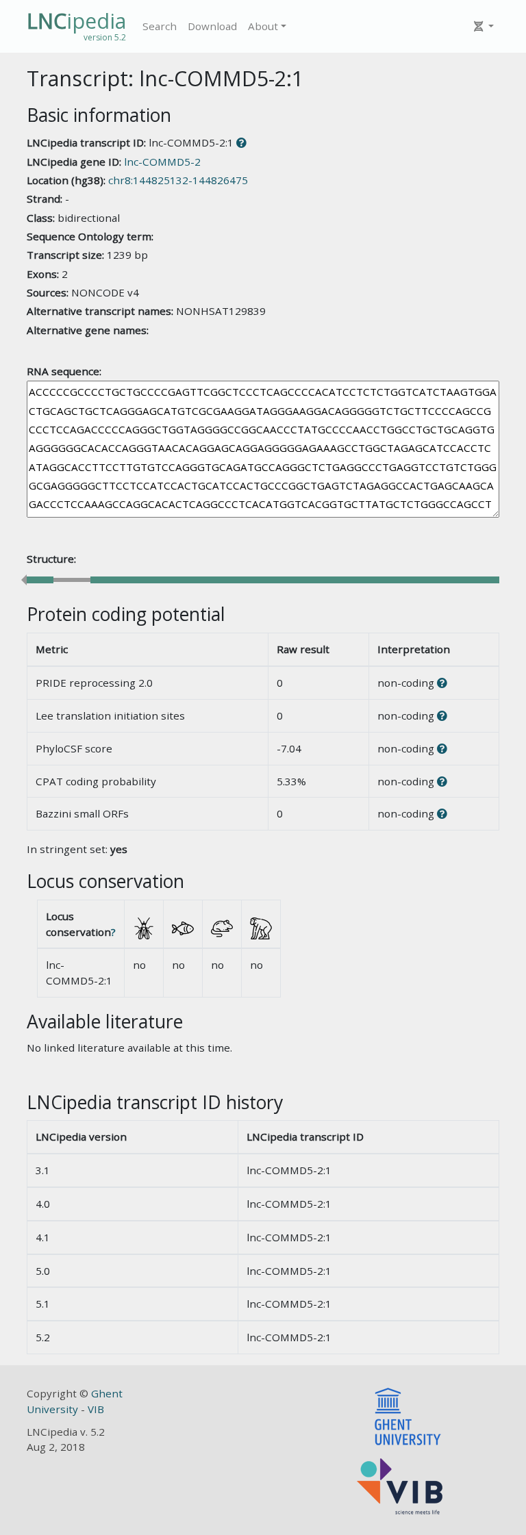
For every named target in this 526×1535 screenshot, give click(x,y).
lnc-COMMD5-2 (162, 161)
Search (159, 26)
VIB (96, 1409)
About (263, 26)
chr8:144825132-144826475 (178, 180)
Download (212, 26)
